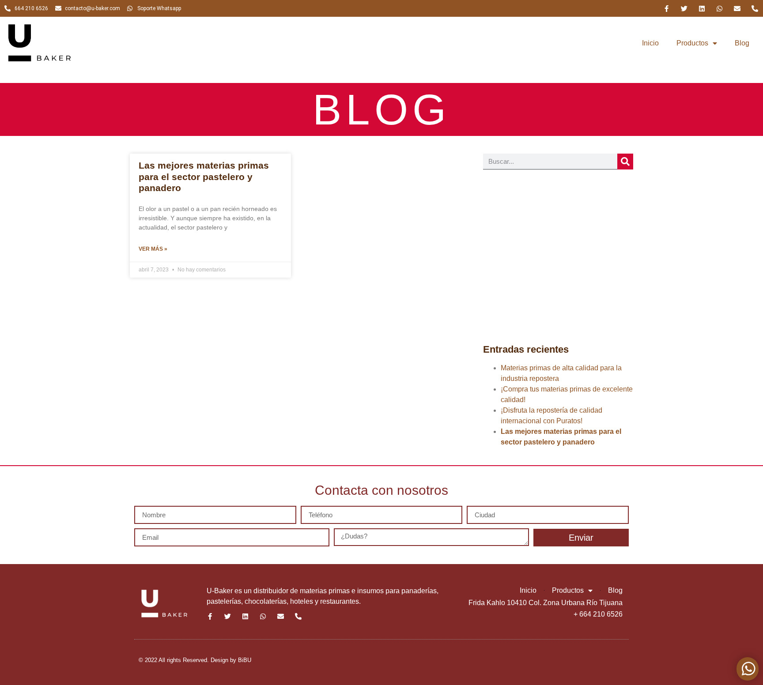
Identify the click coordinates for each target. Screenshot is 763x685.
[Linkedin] (702, 8)
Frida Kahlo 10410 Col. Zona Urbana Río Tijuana (545, 602)
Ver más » (153, 249)
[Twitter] (684, 8)
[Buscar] (625, 161)
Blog (742, 43)
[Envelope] (737, 8)
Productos (692, 43)
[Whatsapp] (719, 8)
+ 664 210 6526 (598, 614)
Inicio (650, 43)
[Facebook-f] (666, 8)
